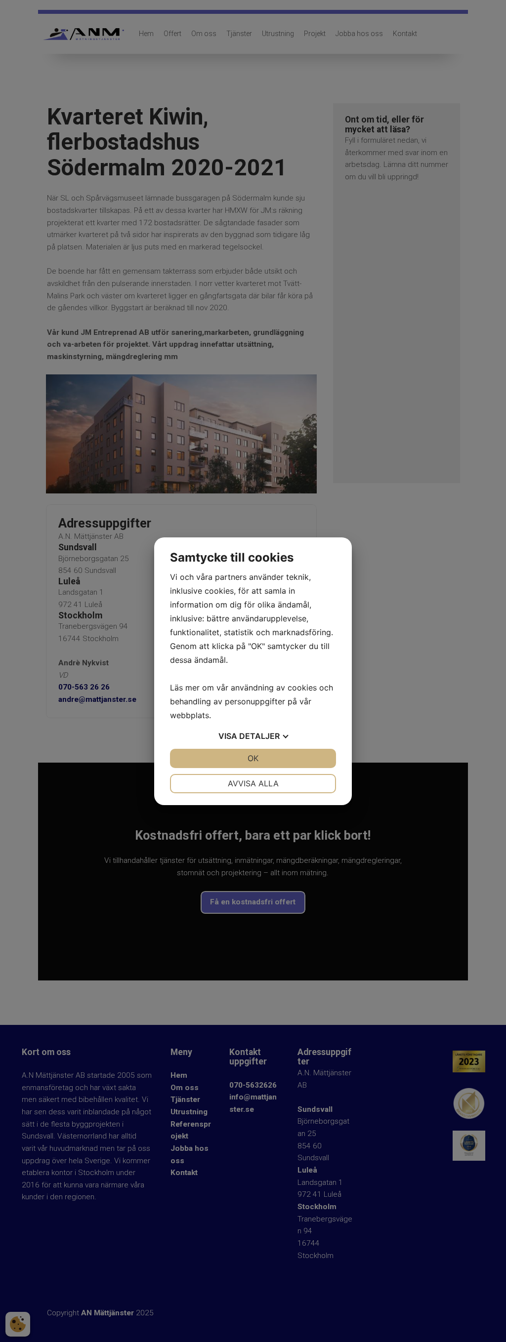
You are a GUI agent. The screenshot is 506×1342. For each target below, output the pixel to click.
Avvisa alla (253, 783)
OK (253, 758)
